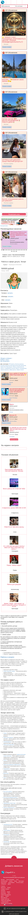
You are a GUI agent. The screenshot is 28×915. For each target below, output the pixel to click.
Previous (2, 240)
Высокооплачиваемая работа (17, 242)
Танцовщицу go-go (7, 824)
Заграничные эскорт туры (9, 803)
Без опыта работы (7, 791)
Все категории (19, 6)
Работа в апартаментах (18, 366)
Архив (8, 891)
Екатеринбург (4, 881)
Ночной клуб (6, 841)
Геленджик (11, 436)
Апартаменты (6, 768)
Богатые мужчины (19, 364)
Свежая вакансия (5, 369)
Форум (8, 887)
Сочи (17, 879)
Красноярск (4, 882)
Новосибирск (11, 882)
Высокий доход (22, 365)
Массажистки (4, 897)
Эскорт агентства (5, 899)
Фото (9, 893)
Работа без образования (6, 366)
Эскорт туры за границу (6, 903)
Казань (10, 881)
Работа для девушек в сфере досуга (12, 764)
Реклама (3, 890)
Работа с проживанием (21, 368)
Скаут (4, 777)
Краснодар (21, 881)
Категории (3, 893)
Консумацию (6, 834)
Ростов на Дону (13, 421)
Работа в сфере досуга (8, 807)
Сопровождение (7, 741)
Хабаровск (3, 883)
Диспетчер (5, 773)
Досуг (16, 419)
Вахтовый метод (14, 365)
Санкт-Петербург (13, 397)
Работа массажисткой (8, 744)
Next (26, 240)
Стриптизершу (6, 830)
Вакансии (3, 887)
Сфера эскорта (20, 369)
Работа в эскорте (7, 657)
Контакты (3, 891)
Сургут (10, 254)
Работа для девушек (8, 737)
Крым (15, 881)
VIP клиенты (12, 364)
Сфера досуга (12, 369)
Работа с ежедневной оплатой (8, 368)
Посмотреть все (14, 214)
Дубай (9, 883)
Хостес (5, 760)
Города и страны (5, 889)
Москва (11, 382)
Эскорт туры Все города (9, 671)
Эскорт (16, 380)
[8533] (14, 221)
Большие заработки (5, 365)
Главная (4, 254)
